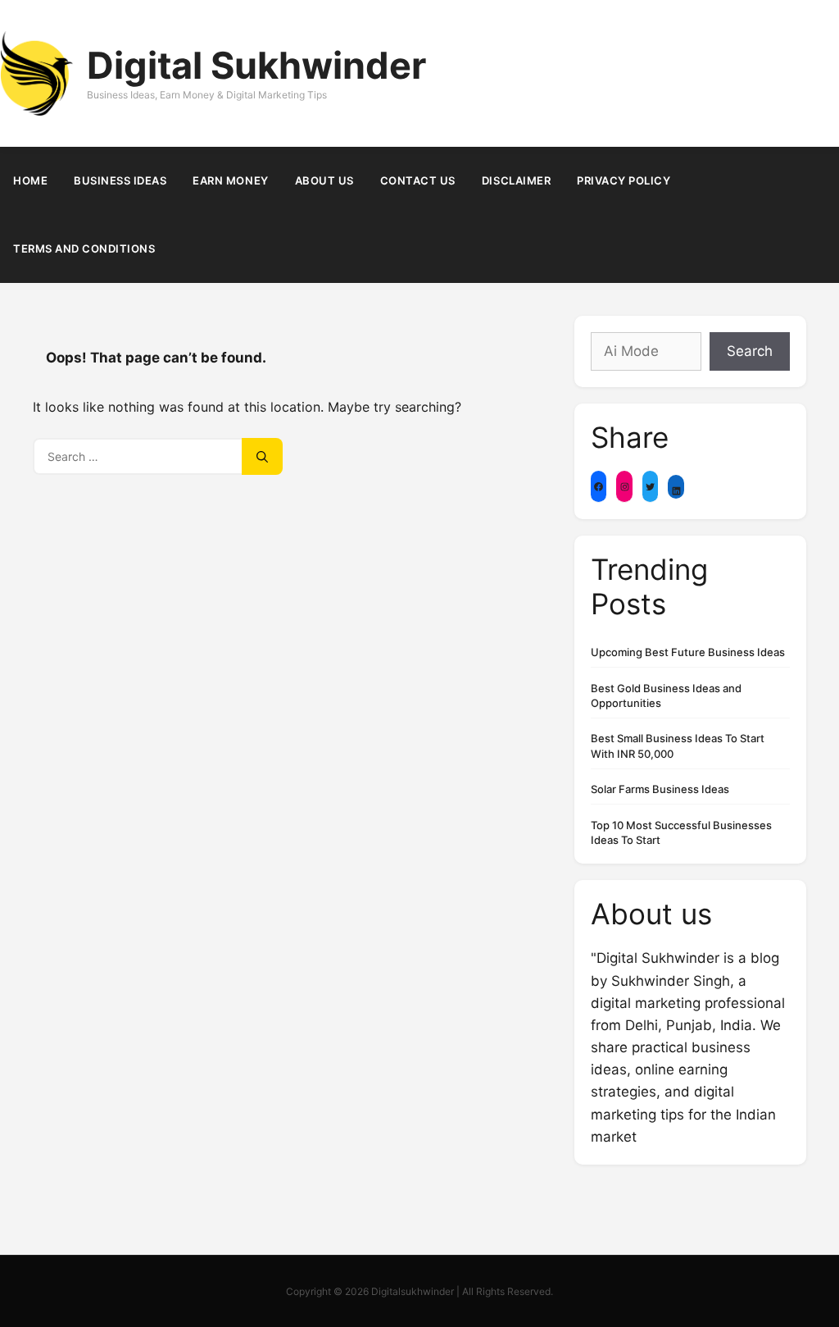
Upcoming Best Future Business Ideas (688, 652)
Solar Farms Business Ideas (660, 789)
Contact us (418, 180)
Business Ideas (120, 180)
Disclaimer (516, 180)
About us (324, 180)
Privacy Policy (623, 180)
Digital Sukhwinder (256, 65)
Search (750, 351)
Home (30, 180)
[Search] (262, 456)
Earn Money (230, 180)
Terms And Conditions (84, 248)
